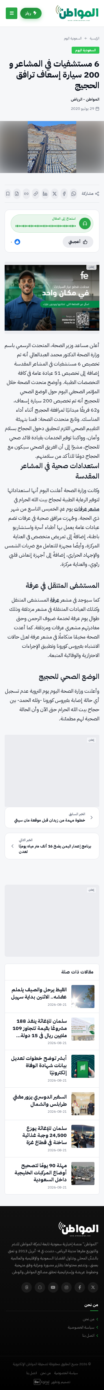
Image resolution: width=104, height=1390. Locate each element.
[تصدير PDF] (17, 194)
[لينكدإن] (45, 194)
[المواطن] (77, 13)
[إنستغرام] (66, 1287)
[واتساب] (73, 194)
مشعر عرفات (86, 509)
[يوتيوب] (53, 1287)
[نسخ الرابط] (35, 194)
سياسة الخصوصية (81, 1327)
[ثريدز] (26, 1287)
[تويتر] (93, 1287)
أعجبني (74, 242)
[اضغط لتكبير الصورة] (52, 147)
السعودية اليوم (73, 38)
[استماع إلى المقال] (85, 223)
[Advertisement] (52, 771)
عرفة (54, 600)
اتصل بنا (88, 1335)
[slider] (46, 226)
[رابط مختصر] (26, 194)
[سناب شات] (40, 1287)
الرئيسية (94, 38)
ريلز (28, 13)
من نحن (88, 1319)
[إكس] (54, 194)
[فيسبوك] (64, 194)
